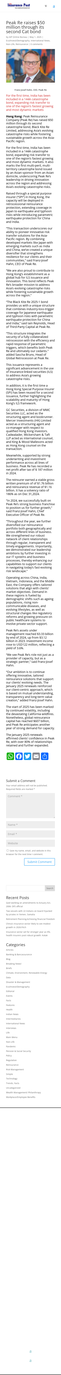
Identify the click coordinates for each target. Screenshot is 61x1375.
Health (9, 1009)
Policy (9, 1055)
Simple (9, 1074)
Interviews (11, 1028)
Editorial (10, 991)
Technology (11, 1078)
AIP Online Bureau (18, 37)
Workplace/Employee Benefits (20, 1097)
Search (49, 888)
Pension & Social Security (18, 1051)
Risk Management (15, 1069)
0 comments (36, 44)
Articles (9, 949)
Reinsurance (22, 44)
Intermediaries (13, 1018)
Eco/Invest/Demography (18, 40)
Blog (8, 959)
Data (8, 977)
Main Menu (11, 1037)
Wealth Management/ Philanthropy (23, 1092)
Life (8, 1032)
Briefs (9, 968)
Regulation (11, 1060)
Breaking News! (13, 963)
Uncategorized (13, 1087)
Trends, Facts (12, 1083)
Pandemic (11, 1046)
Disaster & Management (18, 982)
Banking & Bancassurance (19, 954)
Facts (8, 1000)
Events (9, 995)
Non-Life (10, 44)
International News (40, 40)
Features (10, 1005)
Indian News (12, 1014)
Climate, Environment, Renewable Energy (26, 972)
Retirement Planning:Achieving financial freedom (30, 919)
